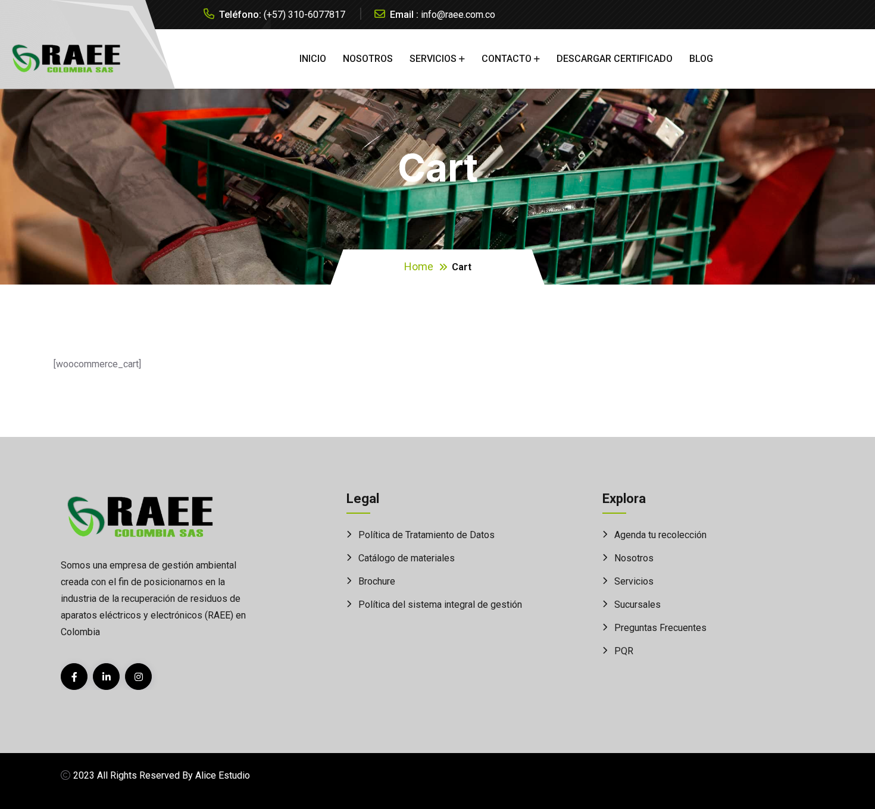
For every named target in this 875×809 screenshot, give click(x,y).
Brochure (376, 581)
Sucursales (637, 604)
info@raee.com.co (458, 14)
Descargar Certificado (615, 58)
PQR (623, 651)
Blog (701, 58)
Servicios (433, 58)
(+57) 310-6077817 (304, 14)
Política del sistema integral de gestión (440, 604)
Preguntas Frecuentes (660, 627)
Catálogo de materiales (406, 558)
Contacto (507, 58)
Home (418, 266)
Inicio (312, 58)
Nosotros (368, 58)
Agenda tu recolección (660, 535)
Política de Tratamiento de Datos (426, 535)
